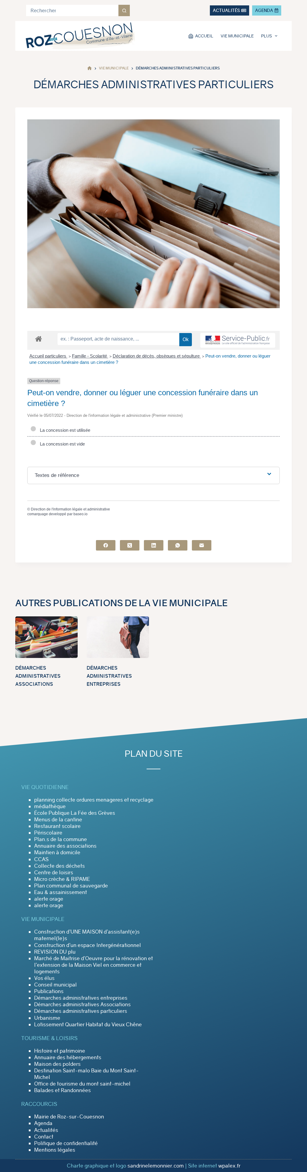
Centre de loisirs (53, 872)
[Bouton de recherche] (124, 10)
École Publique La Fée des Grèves (74, 813)
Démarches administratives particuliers (80, 1011)
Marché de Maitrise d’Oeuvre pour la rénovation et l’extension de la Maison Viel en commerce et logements (93, 965)
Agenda (43, 1123)
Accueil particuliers (48, 355)
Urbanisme (47, 1018)
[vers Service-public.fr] (237, 340)
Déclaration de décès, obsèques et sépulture (157, 355)
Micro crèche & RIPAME (62, 879)
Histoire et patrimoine (59, 1051)
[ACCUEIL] (89, 68)
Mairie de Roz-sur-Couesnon (69, 1116)
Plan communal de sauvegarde (71, 885)
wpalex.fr (229, 1165)
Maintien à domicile (57, 852)
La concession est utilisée (63, 430)
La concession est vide (61, 443)
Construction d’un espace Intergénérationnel (87, 945)
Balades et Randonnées (62, 1090)
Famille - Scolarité (90, 355)
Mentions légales (54, 1150)
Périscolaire (48, 832)
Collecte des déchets (59, 866)
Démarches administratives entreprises (109, 676)
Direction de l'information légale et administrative (70, 509)
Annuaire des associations (65, 846)
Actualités (46, 1130)
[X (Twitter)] (129, 545)
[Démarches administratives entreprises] (118, 637)
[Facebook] (105, 545)
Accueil (204, 36)
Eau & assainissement (60, 892)
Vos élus (44, 978)
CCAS (41, 859)
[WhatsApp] (177, 545)
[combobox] (72, 10)
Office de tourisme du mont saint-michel (82, 1083)
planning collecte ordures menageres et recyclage (94, 799)
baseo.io (80, 514)
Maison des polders (57, 1064)
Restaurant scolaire (57, 826)
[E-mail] (201, 545)
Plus (266, 36)
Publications (49, 991)
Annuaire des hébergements (67, 1057)
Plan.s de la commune (60, 839)
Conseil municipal (55, 984)
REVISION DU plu (55, 951)
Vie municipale (237, 36)
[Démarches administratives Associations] (46, 637)
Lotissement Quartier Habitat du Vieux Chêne (88, 1024)
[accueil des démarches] (38, 338)
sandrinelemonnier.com (155, 1165)
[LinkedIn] (153, 545)
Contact (43, 1136)
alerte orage (48, 899)
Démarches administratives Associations (38, 676)
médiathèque (50, 806)
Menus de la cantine (58, 819)
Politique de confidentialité (66, 1143)
